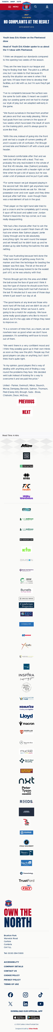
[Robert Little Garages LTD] (26, 822)
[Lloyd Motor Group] (26, 716)
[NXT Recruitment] (26, 780)
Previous (26, 401)
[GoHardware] (26, 635)
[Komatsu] (26, 708)
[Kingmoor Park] (26, 698)
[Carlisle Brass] (26, 598)
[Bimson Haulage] (26, 560)
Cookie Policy (12, 975)
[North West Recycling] (26, 760)
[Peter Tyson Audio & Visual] (26, 790)
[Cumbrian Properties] (26, 605)
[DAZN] (26, 456)
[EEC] (26, 614)
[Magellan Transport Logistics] (26, 732)
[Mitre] (26, 446)
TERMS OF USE (11, 984)
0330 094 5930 (14, 953)
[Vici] (26, 888)
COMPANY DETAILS (13, 967)
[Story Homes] (26, 853)
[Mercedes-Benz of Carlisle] (26, 742)
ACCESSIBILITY (11, 962)
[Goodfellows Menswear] (26, 624)
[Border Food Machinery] (26, 570)
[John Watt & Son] (26, 687)
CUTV (19, 1)
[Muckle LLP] (26, 751)
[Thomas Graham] (26, 873)
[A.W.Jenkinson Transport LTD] (26, 519)
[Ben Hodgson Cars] (26, 539)
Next (26, 412)
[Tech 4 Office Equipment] (26, 863)
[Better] (26, 550)
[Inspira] (26, 677)
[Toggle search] (35, 7)
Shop (12, 1)
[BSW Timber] (26, 580)
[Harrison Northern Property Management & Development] (26, 656)
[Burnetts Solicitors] (26, 591)
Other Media (33, 1028)
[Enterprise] (26, 466)
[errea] (26, 476)
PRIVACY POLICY (12, 980)
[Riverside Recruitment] (26, 812)
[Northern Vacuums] (26, 771)
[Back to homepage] (26, 6)
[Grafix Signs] (26, 646)
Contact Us (10, 971)
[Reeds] (26, 801)
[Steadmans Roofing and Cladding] (26, 832)
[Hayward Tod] (26, 667)
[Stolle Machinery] (26, 843)
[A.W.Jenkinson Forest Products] (26, 529)
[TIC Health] (26, 487)
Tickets (5, 1)
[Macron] (26, 724)
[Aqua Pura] (26, 509)
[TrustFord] (26, 880)
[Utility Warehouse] (26, 497)
